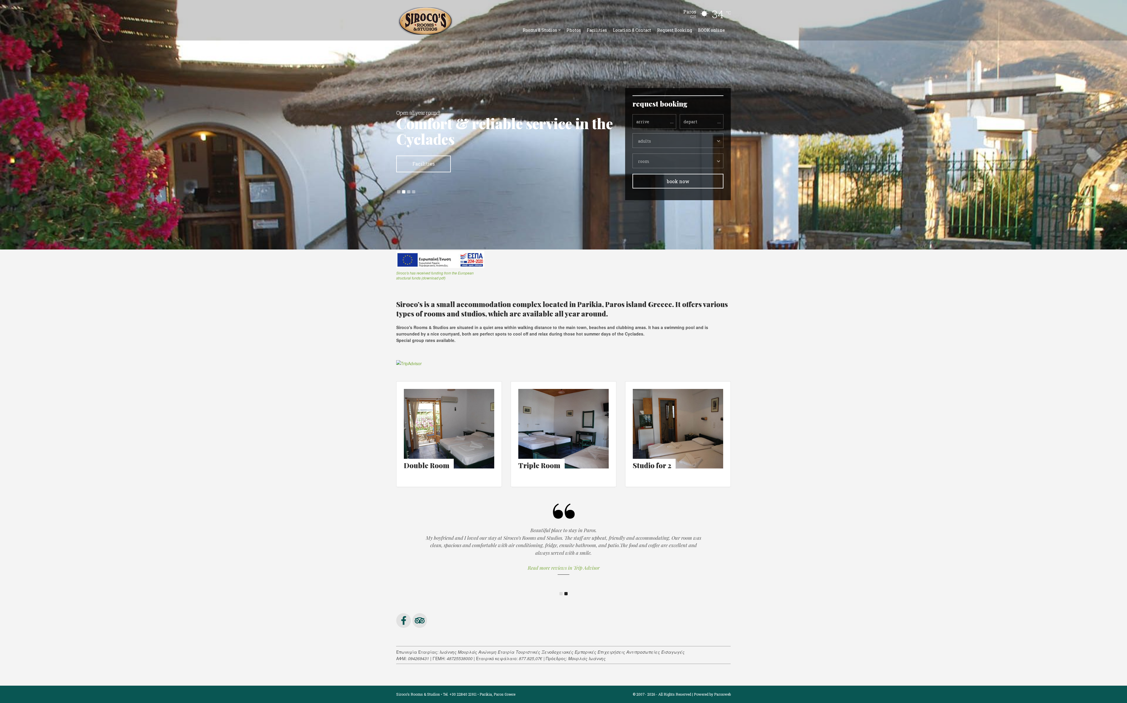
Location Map (424, 148)
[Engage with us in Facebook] (403, 620)
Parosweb (722, 694)
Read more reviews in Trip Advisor (564, 567)
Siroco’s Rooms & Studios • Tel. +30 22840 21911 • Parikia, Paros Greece (455, 694)
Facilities (597, 30)
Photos (573, 30)
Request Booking (674, 30)
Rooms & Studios (540, 30)
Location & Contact (632, 30)
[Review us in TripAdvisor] (419, 620)
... (672, 121)
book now (678, 181)
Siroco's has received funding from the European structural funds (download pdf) (435, 275)
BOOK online (711, 30)
